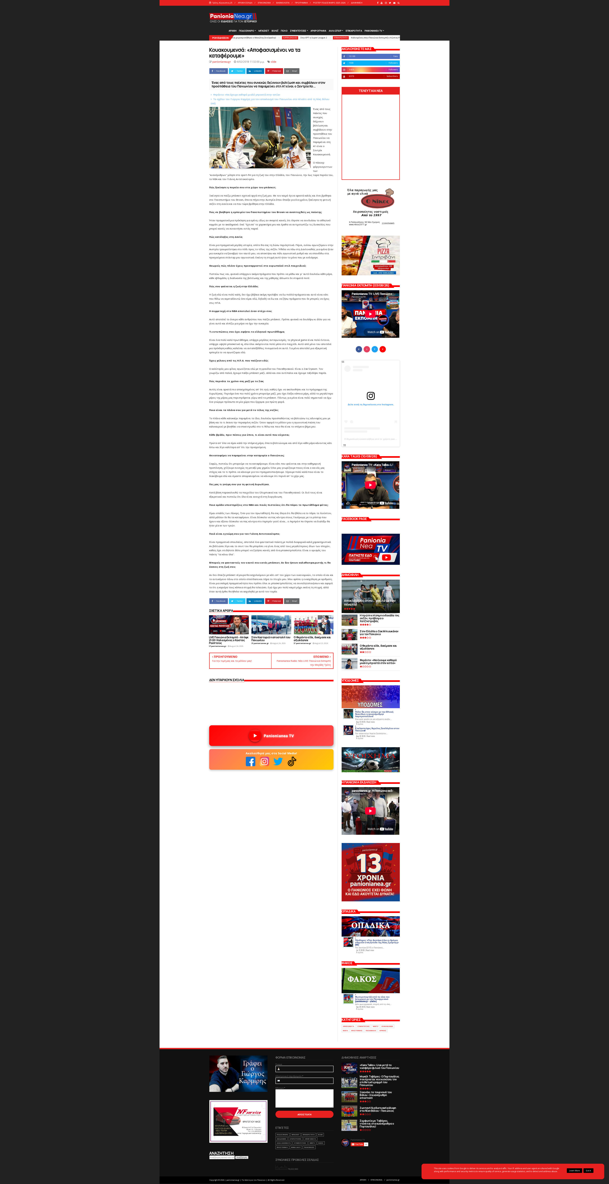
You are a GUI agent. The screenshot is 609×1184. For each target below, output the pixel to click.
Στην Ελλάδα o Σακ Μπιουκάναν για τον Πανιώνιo (391, 37)
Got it (588, 1170)
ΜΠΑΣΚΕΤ (264, 30)
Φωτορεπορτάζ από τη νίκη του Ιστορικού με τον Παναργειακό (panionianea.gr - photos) (372, 999)
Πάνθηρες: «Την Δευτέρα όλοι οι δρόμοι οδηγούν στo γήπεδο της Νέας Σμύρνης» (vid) (377, 942)
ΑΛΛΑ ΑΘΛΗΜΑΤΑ (284, 1143)
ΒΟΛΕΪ (275, 30)
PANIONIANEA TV (373, 30)
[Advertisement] (342, 17)
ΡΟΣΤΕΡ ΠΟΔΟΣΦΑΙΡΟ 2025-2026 (329, 2)
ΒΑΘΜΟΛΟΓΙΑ (283, 2)
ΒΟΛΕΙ (320, 1135)
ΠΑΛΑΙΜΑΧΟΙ (371, 1031)
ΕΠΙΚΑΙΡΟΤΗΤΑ (354, 30)
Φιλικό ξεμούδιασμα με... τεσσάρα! (335, 37)
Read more (371, 722)
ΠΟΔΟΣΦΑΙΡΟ (246, 30)
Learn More (574, 1170)
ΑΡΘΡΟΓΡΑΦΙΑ (318, 30)
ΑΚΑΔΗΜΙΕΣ (281, 1139)
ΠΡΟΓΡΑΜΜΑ (301, 2)
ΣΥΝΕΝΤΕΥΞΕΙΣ (298, 30)
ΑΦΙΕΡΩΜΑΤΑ (348, 1026)
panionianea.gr (393, 1180)
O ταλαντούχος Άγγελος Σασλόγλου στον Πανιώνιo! (377, 729)
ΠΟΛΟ (284, 30)
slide (312, 37)
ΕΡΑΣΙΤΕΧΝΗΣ (356, 1031)
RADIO (345, 1031)
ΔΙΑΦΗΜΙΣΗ (356, 2)
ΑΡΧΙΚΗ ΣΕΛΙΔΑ (245, 2)
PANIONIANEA (387, 1026)
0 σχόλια (359, 724)
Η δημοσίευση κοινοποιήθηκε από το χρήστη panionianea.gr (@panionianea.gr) (385, 439)
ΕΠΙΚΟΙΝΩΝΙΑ (264, 2)
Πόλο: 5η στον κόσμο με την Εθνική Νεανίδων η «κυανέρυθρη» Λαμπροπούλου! (374, 714)
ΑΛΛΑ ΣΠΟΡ (335, 30)
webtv (375, 1026)
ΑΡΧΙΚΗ (232, 30)
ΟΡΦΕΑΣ (382, 1031)
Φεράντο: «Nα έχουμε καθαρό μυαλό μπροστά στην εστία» (246, 94)
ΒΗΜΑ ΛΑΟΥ (296, 1147)
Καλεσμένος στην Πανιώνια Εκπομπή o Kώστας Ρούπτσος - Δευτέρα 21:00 (266, 37)
